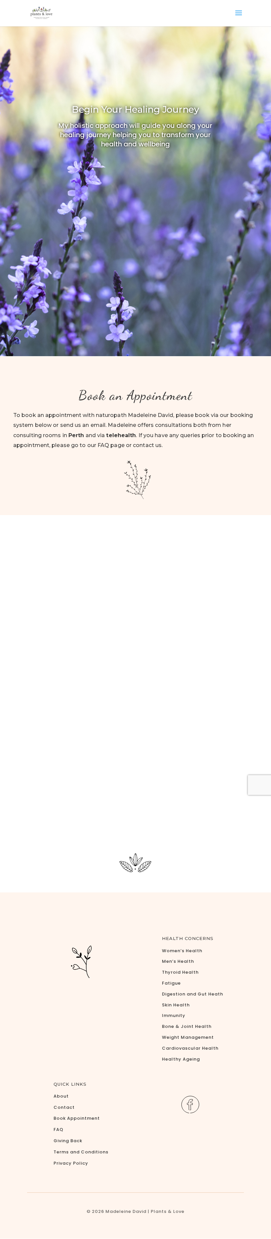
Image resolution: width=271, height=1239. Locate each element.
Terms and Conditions (81, 1152)
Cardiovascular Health (190, 1048)
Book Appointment (77, 1118)
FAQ (58, 1129)
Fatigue (171, 983)
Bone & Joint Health (187, 1026)
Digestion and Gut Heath (192, 994)
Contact (64, 1107)
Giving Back (68, 1141)
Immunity (173, 1015)
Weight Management (188, 1037)
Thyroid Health (180, 972)
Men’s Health (178, 961)
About (61, 1096)
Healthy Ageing (181, 1059)
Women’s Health (182, 951)
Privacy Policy (71, 1163)
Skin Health (176, 1005)
